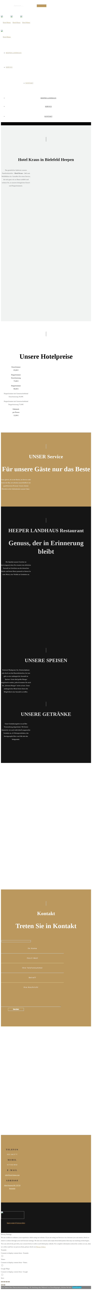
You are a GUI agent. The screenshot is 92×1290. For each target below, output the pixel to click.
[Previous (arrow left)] (2, 1284)
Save (2, 1278)
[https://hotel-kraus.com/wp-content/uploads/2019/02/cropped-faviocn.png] (46, 308)
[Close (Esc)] (2, 1281)
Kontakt (29, 83)
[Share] (4, 1281)
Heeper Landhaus (13, 53)
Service (9, 67)
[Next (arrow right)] (4, 1284)
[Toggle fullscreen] (6, 1281)
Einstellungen (76, 1287)
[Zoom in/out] (9, 1281)
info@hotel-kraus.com (12, 1175)
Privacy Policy (41, 1247)
